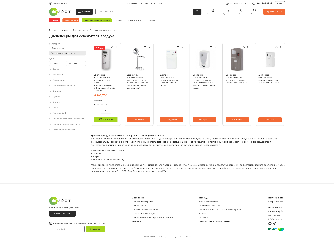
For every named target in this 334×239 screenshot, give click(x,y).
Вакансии (136, 221)
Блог (153, 3)
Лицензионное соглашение (145, 209)
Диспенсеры (79, 30)
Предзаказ (139, 119)
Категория (54, 44)
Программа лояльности (210, 206)
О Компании (132, 3)
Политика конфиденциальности (64, 208)
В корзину (108, 119)
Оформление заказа (208, 202)
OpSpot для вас (275, 202)
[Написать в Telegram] (274, 223)
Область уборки (135, 20)
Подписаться (95, 229)
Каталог (86, 11)
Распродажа (72, 20)
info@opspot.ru (275, 219)
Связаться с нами (62, 213)
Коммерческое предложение (96, 20)
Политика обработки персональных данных (152, 217)
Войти (279, 3)
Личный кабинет (139, 206)
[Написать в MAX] (270, 223)
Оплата (202, 213)
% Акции (54, 20)
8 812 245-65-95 (264, 3)
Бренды (119, 20)
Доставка (144, 3)
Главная (52, 30)
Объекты (151, 20)
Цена (51, 59)
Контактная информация (143, 213)
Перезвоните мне (274, 11)
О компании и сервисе (142, 202)
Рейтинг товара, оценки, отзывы (214, 221)
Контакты (162, 3)
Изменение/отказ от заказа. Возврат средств (220, 209)
